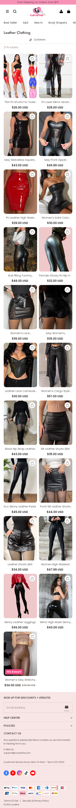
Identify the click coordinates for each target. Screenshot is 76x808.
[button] (7, 11)
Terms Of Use (11, 800)
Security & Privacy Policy (36, 800)
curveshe (15, 804)
